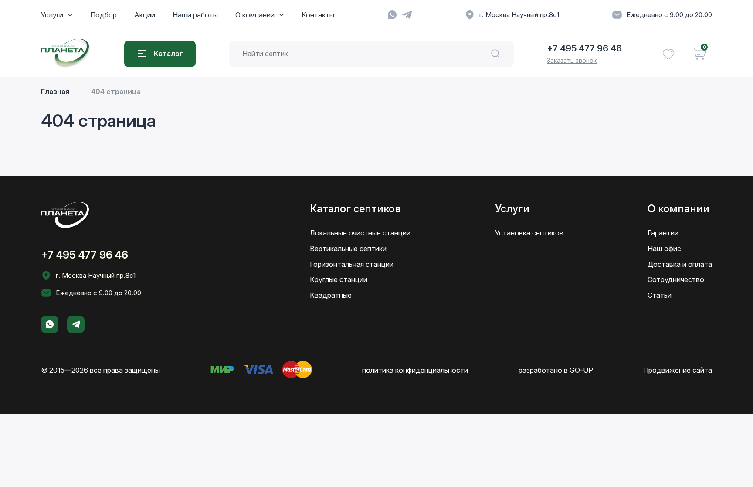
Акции (144, 14)
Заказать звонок (572, 60)
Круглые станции (338, 279)
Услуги (52, 14)
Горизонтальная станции (351, 264)
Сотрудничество (676, 279)
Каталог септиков (355, 208)
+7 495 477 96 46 (584, 48)
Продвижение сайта (677, 370)
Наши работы (195, 14)
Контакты (318, 14)
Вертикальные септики (348, 248)
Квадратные (331, 295)
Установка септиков (529, 232)
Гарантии (663, 232)
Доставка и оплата (680, 264)
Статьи (660, 295)
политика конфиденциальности (415, 370)
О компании (255, 14)
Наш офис (664, 248)
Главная (55, 91)
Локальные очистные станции (360, 232)
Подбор (103, 14)
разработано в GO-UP (556, 370)
